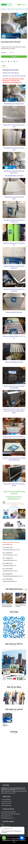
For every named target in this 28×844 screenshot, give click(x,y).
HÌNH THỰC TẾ (10, 9)
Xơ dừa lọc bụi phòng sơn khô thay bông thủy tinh (7, 605)
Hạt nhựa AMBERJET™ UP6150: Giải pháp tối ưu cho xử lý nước (7, 724)
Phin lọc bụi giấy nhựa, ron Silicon (20, 605)
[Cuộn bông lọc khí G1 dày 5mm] (7, 5)
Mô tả (4, 65)
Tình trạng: (3, 52)
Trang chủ (3, 9)
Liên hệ (14, 56)
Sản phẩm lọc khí (19, 9)
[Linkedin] (11, 61)
